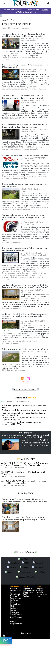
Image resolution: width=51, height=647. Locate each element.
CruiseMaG (15, 595)
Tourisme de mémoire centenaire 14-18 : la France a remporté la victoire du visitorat (22, 97)
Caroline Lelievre (28, 130)
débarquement (33, 88)
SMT (4, 370)
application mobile (28, 272)
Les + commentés (22, 402)
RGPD (25, 595)
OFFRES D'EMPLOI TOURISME (13, 468)
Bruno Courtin (26, 39)
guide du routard (23, 273)
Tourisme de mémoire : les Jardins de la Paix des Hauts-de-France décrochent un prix (23, 35)
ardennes (6, 341)
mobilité (5, 275)
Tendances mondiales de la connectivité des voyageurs (25, 411)
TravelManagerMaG (16, 615)
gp (10, 177)
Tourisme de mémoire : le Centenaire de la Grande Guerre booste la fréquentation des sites (23, 217)
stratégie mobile (25, 277)
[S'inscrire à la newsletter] (6, 640)
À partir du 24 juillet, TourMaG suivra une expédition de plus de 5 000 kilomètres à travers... (35, 442)
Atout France (8, 148)
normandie (6, 90)
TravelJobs (14, 612)
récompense (26, 57)
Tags (12, 20)
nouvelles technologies (25, 275)
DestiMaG (14, 597)
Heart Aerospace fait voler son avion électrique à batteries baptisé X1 (23, 414)
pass (45, 177)
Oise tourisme (15, 150)
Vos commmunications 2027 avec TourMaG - (25, 11)
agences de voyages (11, 272)
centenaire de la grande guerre (28, 148)
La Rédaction (27, 101)
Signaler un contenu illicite (29, 590)
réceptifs (40, 275)
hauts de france (9, 57)
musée (12, 275)
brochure (14, 341)
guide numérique (39, 273)
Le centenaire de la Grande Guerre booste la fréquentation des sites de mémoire (24, 126)
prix (18, 57)
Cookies (26, 597)
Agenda (39, 593)
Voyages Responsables (16, 623)
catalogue (23, 341)
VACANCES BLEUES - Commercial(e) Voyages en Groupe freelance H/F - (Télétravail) (24, 464)
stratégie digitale (9, 277)
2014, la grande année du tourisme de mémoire (25, 349)
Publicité (39, 591)
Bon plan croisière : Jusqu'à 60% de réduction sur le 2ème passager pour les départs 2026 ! (24, 518)
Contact (39, 589)
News (3, 402)
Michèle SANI (27, 352)
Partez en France (14, 609)
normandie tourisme (20, 90)
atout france (7, 207)
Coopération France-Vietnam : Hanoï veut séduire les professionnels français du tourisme (24, 500)
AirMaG (13, 589)
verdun (24, 179)
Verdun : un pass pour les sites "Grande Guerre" (25, 156)
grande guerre (18, 177)
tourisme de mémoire (38, 90)
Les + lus (10, 402)
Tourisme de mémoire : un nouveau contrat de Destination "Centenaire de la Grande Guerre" (25, 286)
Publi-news (25, 494)
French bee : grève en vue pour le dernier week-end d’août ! (24, 407)
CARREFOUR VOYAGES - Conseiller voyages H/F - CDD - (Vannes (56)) (23, 482)
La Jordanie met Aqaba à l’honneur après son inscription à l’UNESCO (21, 424)
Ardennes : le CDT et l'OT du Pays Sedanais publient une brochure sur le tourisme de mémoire (24, 316)
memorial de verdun (34, 177)
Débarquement (8, 273)
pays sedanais (35, 341)
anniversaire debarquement (14, 88)
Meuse (5, 150)
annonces (25, 459)
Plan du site (28, 593)
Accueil (4, 20)
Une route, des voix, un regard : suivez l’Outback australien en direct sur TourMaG (25, 436)
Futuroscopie (15, 598)
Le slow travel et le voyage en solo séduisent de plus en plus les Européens (24, 419)
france (5, 177)
